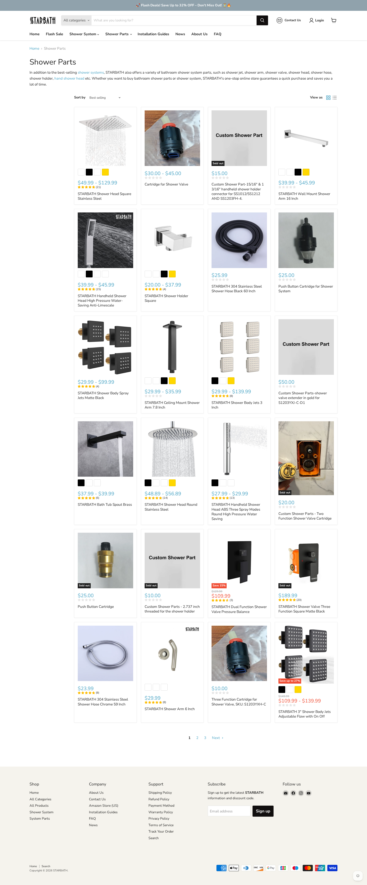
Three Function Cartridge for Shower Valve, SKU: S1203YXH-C (239, 702)
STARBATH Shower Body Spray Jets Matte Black (103, 395)
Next (216, 737)
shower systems (91, 72)
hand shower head (69, 78)
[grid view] (328, 97)
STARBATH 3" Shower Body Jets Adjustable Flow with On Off (304, 714)
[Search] (262, 20)
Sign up (263, 811)
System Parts (40, 818)
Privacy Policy (158, 818)
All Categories (40, 799)
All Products (39, 805)
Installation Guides (153, 34)
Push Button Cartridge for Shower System (305, 289)
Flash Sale (54, 34)
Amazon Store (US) (103, 805)
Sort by (79, 97)
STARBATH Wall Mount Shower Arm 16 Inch (304, 196)
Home (35, 34)
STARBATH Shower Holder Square (166, 298)
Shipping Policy (160, 792)
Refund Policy (158, 799)
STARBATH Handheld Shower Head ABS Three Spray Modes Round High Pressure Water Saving (236, 511)
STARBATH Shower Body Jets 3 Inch (237, 405)
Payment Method (161, 805)
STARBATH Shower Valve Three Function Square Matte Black (304, 609)
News (180, 34)
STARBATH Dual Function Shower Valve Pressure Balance (239, 609)
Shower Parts (117, 34)
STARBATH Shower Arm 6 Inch (170, 709)
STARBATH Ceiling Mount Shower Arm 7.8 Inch (172, 405)
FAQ (217, 34)
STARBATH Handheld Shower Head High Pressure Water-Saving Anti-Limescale (102, 301)
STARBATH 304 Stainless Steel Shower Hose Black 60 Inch (237, 289)
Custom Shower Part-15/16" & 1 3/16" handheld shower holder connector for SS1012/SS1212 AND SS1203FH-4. (238, 191)
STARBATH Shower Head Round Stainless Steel (171, 507)
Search (153, 838)
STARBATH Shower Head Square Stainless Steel (104, 196)
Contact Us (97, 799)
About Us (199, 34)
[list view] (335, 97)
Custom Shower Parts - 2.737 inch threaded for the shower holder (172, 609)
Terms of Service (161, 825)
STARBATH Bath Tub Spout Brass (105, 504)
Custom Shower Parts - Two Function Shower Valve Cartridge (305, 516)
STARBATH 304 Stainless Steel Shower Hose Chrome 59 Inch (103, 702)
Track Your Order (161, 831)
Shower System (83, 34)
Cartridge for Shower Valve (166, 184)
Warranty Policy (160, 812)
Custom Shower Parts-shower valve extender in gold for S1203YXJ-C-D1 (302, 398)
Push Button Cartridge (96, 606)
